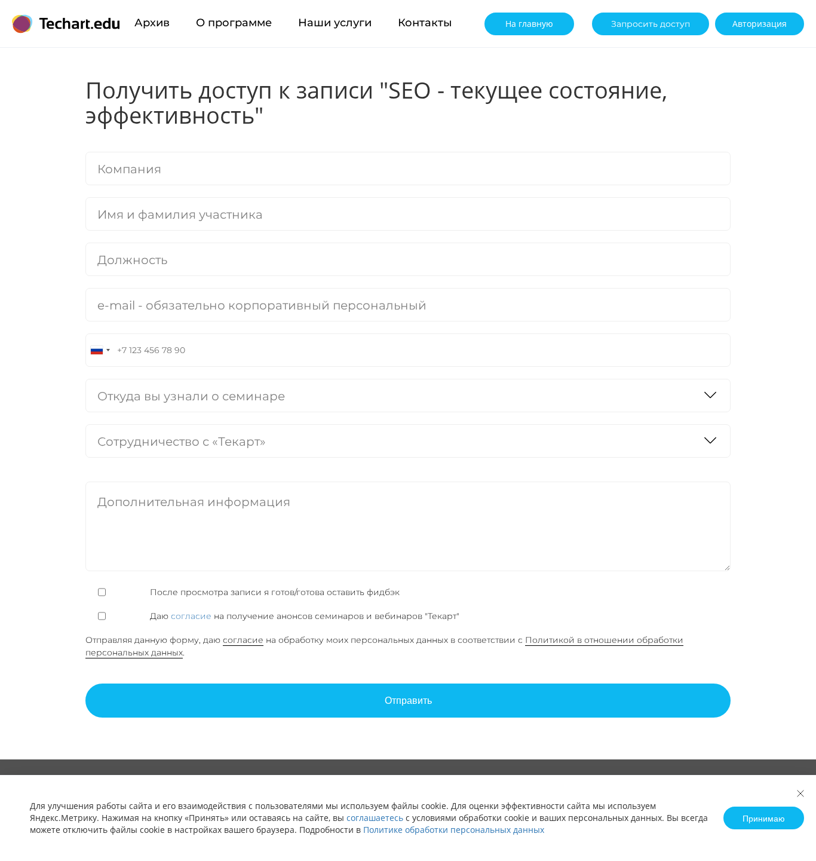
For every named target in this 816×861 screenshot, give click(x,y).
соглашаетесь (374, 817)
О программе (234, 22)
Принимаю (764, 818)
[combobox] (99, 350)
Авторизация (759, 23)
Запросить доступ (650, 24)
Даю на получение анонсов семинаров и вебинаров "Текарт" (539, 244)
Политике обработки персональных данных (453, 829)
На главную (529, 23)
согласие (499, 238)
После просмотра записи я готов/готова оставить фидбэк (275, 592)
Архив (152, 22)
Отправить (408, 700)
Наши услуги (335, 22)
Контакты (425, 22)
